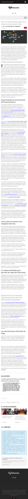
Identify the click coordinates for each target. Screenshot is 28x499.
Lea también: (5, 376)
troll (17, 447)
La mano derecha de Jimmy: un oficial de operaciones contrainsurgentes (13, 380)
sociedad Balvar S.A (6, 116)
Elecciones (13, 402)
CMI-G (3, 26)
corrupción (8, 402)
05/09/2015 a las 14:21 (5, 464)
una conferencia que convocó (11, 194)
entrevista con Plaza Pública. (14, 197)
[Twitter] (15, 13)
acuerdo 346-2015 (19, 356)
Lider (18, 402)
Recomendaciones (17, 26)
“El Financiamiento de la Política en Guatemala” (15, 302)
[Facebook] (13, 13)
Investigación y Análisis (10, 26)
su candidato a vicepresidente (20, 205)
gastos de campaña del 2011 (16, 316)
